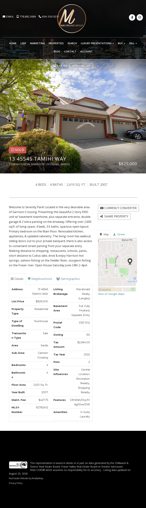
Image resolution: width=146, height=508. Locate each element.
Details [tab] (19, 279)
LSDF (23, 43)
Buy (120, 43)
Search (72, 43)
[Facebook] (132, 17)
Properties (56, 43)
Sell (132, 43)
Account (86, 51)
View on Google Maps (111, 294)
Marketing (37, 43)
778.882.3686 (27, 16)
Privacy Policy (15, 483)
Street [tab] (121, 234)
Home (13, 43)
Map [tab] (106, 234)
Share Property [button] (116, 216)
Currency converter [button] (120, 208)
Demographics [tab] (70, 279)
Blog (57, 51)
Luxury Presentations (96, 43)
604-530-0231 (50, 16)
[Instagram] (139, 17)
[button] (8, 116)
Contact (70, 51)
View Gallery (81, 66)
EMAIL (9, 16)
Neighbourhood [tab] (41, 279)
